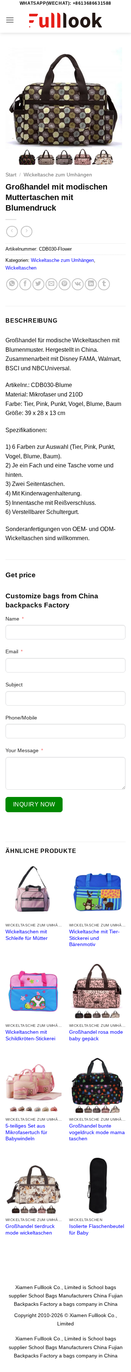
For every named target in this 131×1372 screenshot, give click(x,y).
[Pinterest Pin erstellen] (65, 284)
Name (12, 619)
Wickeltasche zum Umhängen (58, 175)
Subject (14, 684)
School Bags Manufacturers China (67, 1296)
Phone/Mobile (21, 718)
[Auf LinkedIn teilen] (91, 284)
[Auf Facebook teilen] (25, 284)
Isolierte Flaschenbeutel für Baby (96, 1230)
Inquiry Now (34, 804)
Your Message (22, 750)
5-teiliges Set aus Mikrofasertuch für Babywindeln (26, 1132)
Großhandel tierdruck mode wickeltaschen (30, 1230)
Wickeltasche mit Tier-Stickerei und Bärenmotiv (94, 938)
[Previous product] (26, 231)
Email (11, 651)
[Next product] (11, 231)
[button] (9, 20)
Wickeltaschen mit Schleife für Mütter (26, 935)
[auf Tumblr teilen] (104, 284)
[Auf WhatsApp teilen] (12, 284)
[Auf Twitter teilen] (38, 284)
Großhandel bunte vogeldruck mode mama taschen (97, 1132)
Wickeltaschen (20, 268)
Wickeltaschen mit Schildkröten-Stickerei (30, 1035)
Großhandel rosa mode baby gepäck (96, 1035)
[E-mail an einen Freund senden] (51, 284)
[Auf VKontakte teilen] (78, 284)
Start (10, 175)
